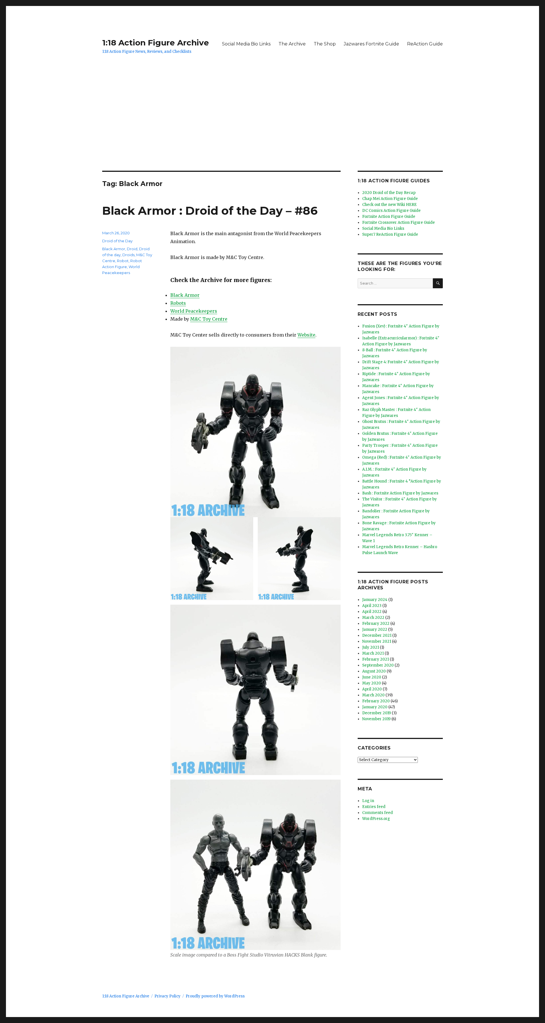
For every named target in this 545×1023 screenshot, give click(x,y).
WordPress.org (376, 818)
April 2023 (372, 605)
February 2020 (376, 701)
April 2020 (372, 689)
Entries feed (373, 806)
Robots (178, 303)
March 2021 (373, 653)
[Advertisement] (272, 128)
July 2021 (370, 647)
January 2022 (374, 629)
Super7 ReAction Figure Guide (390, 234)
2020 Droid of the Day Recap (389, 192)
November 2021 (376, 641)
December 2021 (376, 635)
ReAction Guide (425, 44)
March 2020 (373, 695)
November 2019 (376, 719)
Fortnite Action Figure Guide (388, 216)
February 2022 (375, 623)
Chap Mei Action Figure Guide (390, 198)
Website (306, 335)
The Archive (292, 44)
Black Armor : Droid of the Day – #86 (210, 211)
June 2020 (371, 677)
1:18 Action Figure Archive (155, 42)
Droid (132, 249)
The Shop (325, 44)
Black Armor (185, 295)
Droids (128, 254)
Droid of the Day (117, 241)
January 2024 (374, 599)
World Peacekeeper (192, 311)
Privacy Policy (167, 996)
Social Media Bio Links (246, 44)
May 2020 (371, 683)
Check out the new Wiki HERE (389, 204)
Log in (368, 800)
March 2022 (373, 617)
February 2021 (375, 659)
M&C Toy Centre (208, 319)
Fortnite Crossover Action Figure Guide (398, 222)
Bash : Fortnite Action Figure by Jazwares (400, 493)
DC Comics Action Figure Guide (391, 210)
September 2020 (378, 665)
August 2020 (374, 671)
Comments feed (377, 812)
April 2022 (372, 611)
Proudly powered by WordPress (215, 996)
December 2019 (376, 713)
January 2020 (374, 707)
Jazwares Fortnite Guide (371, 44)
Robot (123, 260)
